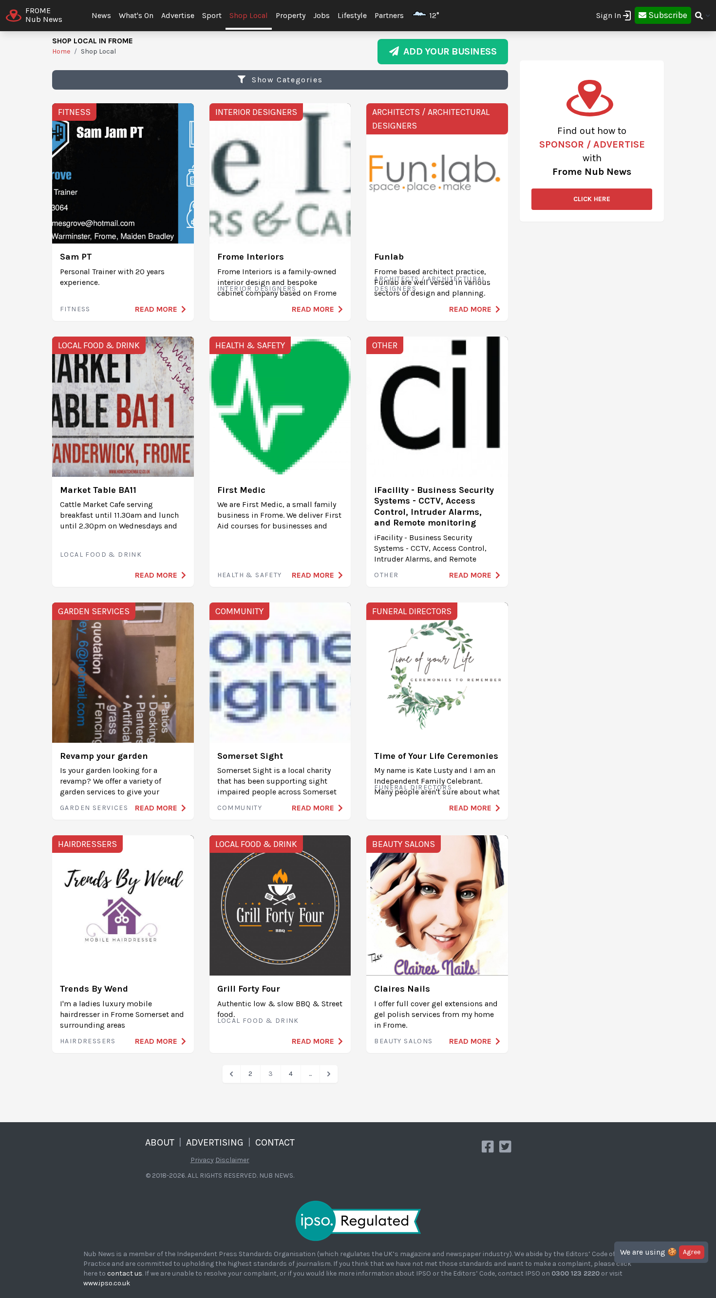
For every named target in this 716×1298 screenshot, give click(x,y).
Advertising (215, 1142)
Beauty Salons (403, 844)
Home (61, 51)
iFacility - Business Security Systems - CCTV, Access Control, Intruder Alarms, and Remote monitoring (434, 506)
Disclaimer (232, 1160)
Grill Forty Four (248, 988)
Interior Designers (256, 112)
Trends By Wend (94, 988)
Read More (156, 309)
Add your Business (448, 51)
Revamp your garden (104, 756)
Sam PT (76, 256)
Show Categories (286, 79)
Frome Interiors (250, 256)
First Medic (241, 490)
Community (239, 611)
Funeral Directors (412, 611)
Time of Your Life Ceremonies (436, 756)
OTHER (384, 345)
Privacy (202, 1160)
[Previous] (231, 1074)
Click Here (591, 199)
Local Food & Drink (99, 345)
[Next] (329, 1074)
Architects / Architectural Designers (431, 119)
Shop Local (248, 15)
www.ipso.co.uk (106, 1283)
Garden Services (94, 611)
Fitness (74, 112)
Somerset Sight (250, 756)
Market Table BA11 (98, 490)
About (159, 1142)
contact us (124, 1273)
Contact (275, 1142)
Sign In (608, 15)
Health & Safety (250, 345)
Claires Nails (402, 988)
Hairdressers (87, 844)
